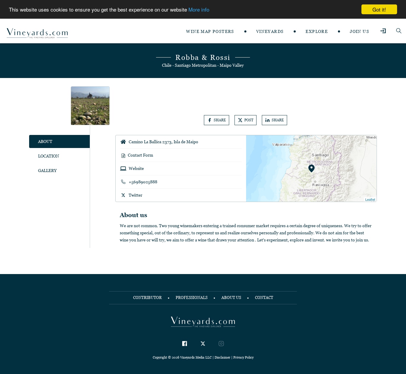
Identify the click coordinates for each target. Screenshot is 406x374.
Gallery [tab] (47, 170)
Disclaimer (222, 357)
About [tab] (45, 141)
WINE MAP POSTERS (210, 31)
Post (248, 120)
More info (198, 9)
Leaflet (370, 199)
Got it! (379, 9)
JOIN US (359, 31)
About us (231, 297)
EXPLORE (317, 31)
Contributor (147, 297)
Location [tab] (48, 156)
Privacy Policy (243, 357)
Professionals (191, 297)
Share (220, 120)
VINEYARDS (270, 31)
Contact (264, 297)
